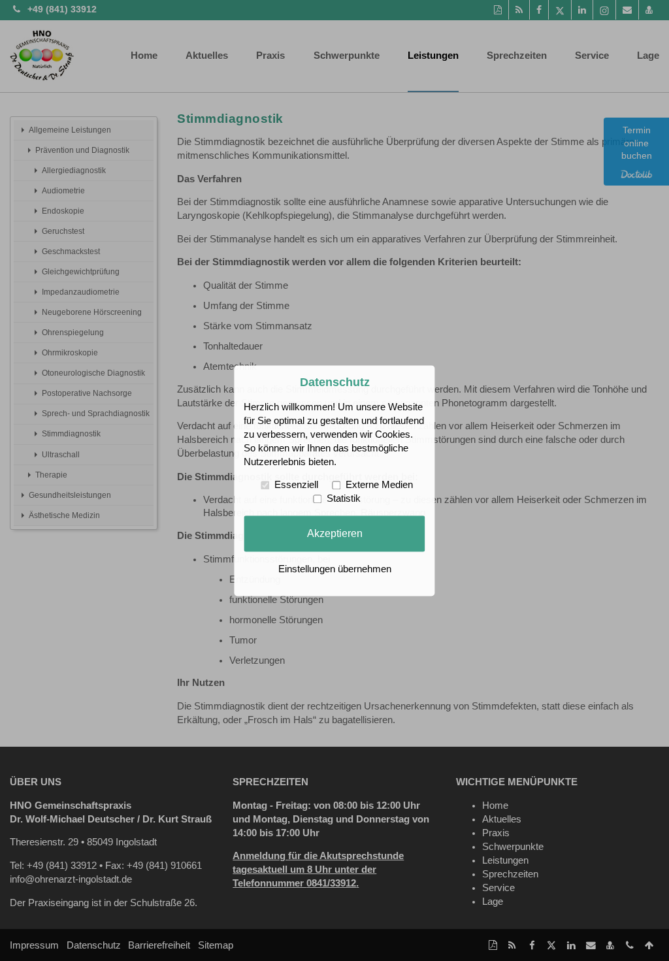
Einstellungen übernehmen (334, 569)
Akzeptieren (335, 533)
